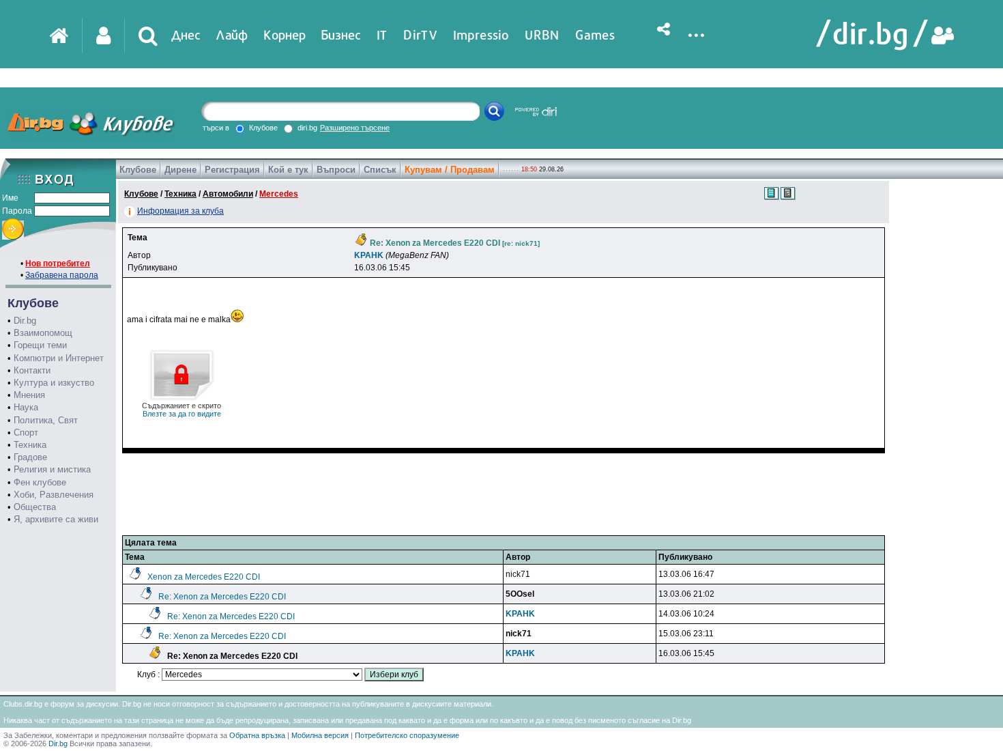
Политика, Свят (46, 420)
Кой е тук (288, 170)
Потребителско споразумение (407, 735)
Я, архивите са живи (56, 519)
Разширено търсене (355, 128)
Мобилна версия (320, 735)
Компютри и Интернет (59, 358)
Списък (380, 170)
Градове (30, 457)
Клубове (137, 170)
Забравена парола (61, 275)
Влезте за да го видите (181, 409)
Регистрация (232, 170)
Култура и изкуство (54, 383)
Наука (26, 407)
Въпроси (336, 170)
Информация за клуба (180, 211)
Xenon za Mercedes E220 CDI (203, 577)
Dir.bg (25, 320)
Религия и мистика (52, 469)
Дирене (180, 170)
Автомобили (228, 194)
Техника (30, 445)
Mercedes (278, 194)
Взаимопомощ (43, 333)
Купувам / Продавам (450, 170)
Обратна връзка (257, 735)
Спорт (26, 432)
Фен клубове (40, 482)
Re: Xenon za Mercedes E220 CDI (222, 596)
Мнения (29, 395)
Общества (35, 507)
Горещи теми (40, 345)
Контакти (32, 370)
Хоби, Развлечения (53, 495)
